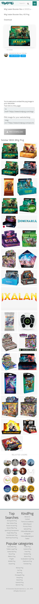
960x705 (5, 433)
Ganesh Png (19, 582)
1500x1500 (22, 227)
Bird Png (19, 573)
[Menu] (35, 3)
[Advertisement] (19, 78)
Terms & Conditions (27, 522)
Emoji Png (20, 577)
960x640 (5, 450)
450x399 (23, 175)
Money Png (19, 568)
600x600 (5, 195)
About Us (27, 517)
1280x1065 (5, 285)
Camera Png (27, 549)
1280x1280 (24, 417)
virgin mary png (12, 533)
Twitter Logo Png (12, 549)
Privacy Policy (27, 526)
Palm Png (27, 547)
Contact (27, 519)
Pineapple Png (19, 575)
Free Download (15, 132)
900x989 (25, 247)
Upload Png (27, 529)
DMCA (23, 56)
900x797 (20, 195)
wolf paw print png (12, 538)
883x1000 (5, 370)
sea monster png (11, 535)
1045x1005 (5, 247)
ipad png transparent (12, 530)
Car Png (19, 570)
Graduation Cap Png (27, 559)
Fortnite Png (27, 564)
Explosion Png (27, 561)
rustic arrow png (11, 525)
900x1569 (24, 393)
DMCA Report (27, 524)
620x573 (24, 285)
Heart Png (12, 564)
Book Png (19, 580)
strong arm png (12, 521)
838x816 (5, 158)
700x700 (5, 330)
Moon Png (27, 556)
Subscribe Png (11, 547)
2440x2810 (5, 351)
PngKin (12, 559)
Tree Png (27, 551)
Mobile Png (11, 561)
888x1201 (5, 267)
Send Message (14, 56)
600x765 (5, 417)
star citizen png (12, 523)
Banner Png (19, 585)
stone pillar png (12, 528)
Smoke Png (27, 554)
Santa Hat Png (11, 551)
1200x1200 (22, 330)
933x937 (26, 433)
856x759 (23, 213)
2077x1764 (5, 227)
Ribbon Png (11, 556)
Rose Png (12, 554)
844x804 (23, 158)
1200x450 (5, 309)
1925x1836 (22, 267)
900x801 (21, 370)
